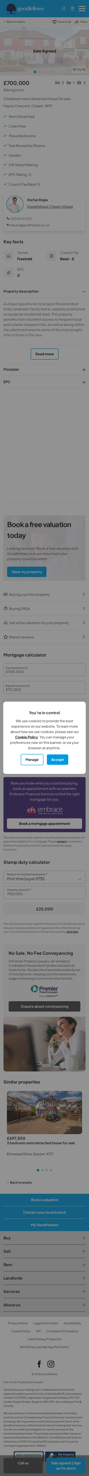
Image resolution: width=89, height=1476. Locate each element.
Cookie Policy (26, 737)
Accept (57, 759)
